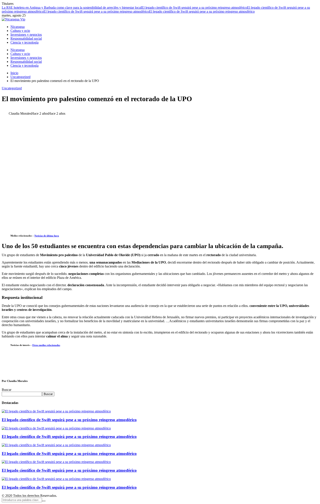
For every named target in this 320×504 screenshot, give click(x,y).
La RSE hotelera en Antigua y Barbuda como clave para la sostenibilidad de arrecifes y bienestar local (71, 7)
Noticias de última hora (46, 235)
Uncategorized (12, 88)
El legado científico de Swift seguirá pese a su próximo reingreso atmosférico (194, 7)
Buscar (6, 390)
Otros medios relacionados (46, 345)
